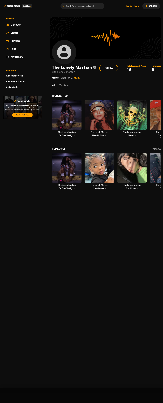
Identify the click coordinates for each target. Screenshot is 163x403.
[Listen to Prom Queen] (99, 168)
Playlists (15, 40)
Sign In (136, 6)
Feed (13, 48)
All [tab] (53, 85)
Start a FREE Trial (22, 115)
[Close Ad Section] (39, 98)
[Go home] (11, 6)
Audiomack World (14, 75)
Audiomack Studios (15, 81)
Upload (152, 6)
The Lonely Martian (67, 132)
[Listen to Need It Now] (99, 115)
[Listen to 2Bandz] (132, 115)
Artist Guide (12, 87)
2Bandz (131, 135)
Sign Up (129, 6)
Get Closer (131, 188)
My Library (17, 56)
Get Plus (27, 6)
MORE (77, 77)
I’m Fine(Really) (66, 135)
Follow (109, 68)
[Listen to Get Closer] (132, 168)
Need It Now (98, 135)
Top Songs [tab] (64, 85)
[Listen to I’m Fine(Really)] (67, 115)
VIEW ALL (156, 149)
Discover (16, 24)
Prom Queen (98, 188)
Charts (14, 32)
